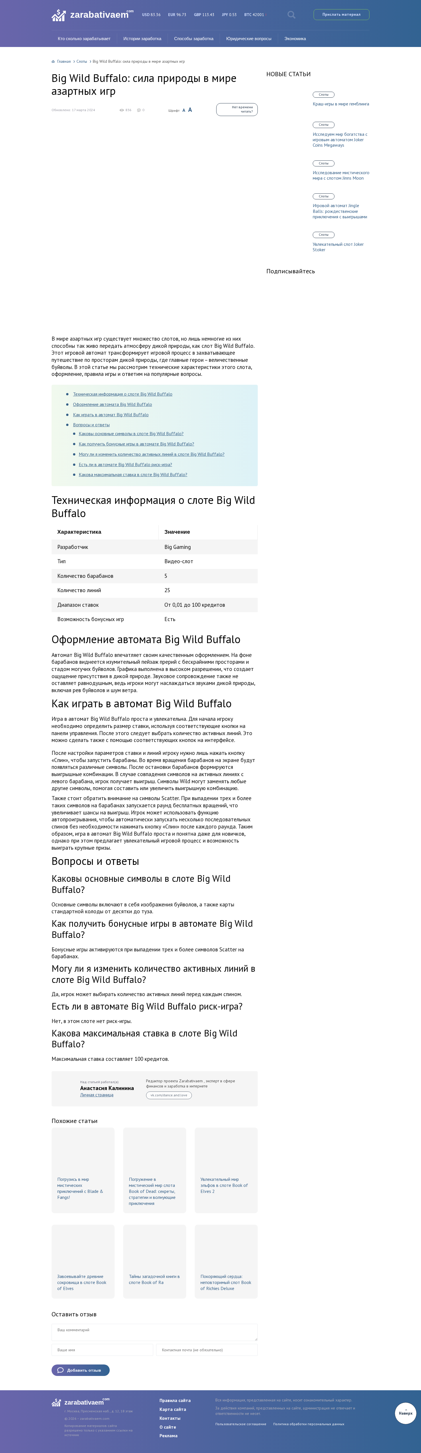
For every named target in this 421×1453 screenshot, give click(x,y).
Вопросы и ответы (91, 424)
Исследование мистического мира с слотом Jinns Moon (341, 175)
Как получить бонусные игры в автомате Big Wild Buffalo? (136, 444)
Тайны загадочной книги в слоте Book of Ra (154, 1279)
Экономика (295, 38)
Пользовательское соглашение (240, 1424)
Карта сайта (173, 1409)
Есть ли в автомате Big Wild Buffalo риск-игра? (125, 464)
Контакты (170, 1418)
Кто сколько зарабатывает (84, 38)
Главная (64, 61)
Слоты (81, 61)
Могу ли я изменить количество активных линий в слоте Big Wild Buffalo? (152, 454)
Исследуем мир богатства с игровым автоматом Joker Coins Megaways (340, 139)
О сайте (168, 1427)
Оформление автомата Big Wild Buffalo (112, 404)
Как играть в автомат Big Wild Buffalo (111, 414)
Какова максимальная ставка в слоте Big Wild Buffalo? (133, 474)
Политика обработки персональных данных (308, 1424)
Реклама (169, 1435)
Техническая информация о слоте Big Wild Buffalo (122, 394)
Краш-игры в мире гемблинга (341, 104)
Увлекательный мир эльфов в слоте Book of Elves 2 (224, 1185)
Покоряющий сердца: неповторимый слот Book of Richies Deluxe (225, 1282)
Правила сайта (175, 1400)
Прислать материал (341, 14)
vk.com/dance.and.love (169, 1095)
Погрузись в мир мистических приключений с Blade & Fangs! (80, 1188)
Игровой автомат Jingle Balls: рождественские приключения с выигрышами (340, 211)
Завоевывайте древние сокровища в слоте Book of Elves (81, 1282)
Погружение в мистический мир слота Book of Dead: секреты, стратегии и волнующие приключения (152, 1191)
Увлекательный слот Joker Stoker (338, 246)
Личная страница (96, 1094)
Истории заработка (142, 38)
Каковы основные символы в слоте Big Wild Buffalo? (131, 433)
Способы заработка (193, 38)
